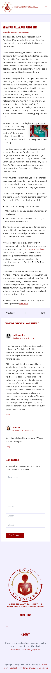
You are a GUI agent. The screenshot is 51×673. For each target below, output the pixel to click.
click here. (23, 304)
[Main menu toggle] (46, 7)
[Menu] (7, 625)
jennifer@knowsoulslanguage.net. (25, 649)
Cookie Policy (16, 668)
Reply (8, 414)
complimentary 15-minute (33, 249)
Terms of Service (30, 668)
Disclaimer (43, 668)
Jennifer (16, 427)
